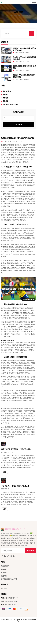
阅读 (4, 472)
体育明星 (5, 98)
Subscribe (18, 124)
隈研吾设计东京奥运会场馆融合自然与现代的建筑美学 (24, 49)
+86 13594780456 (10, 604)
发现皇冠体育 (7, 91)
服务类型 (5, 101)
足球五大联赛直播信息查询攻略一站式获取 (24, 67)
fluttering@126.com (11, 601)
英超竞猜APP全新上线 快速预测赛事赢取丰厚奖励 (24, 76)
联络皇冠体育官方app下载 (10, 104)
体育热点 (5, 94)
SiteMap (4, 588)
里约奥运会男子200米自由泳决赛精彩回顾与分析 (24, 58)
